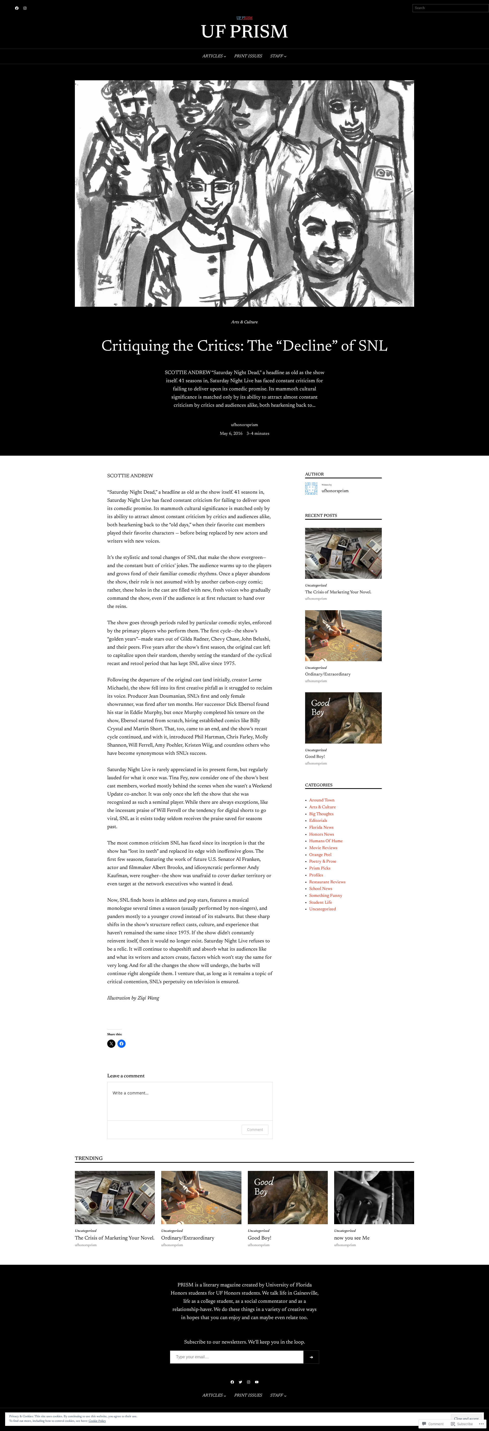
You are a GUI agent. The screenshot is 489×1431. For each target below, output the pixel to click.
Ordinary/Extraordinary (328, 674)
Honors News (321, 835)
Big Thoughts (321, 814)
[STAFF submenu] (285, 56)
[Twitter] (240, 1382)
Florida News (321, 828)
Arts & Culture (244, 322)
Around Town (322, 800)
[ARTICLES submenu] (225, 56)
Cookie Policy (97, 1421)
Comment (255, 1129)
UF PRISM (244, 33)
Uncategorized (316, 585)
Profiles (316, 875)
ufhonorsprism (244, 425)
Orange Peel (320, 855)
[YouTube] (257, 1382)
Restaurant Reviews (327, 882)
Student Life (320, 903)
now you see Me (352, 1238)
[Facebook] (17, 8)
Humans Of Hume (326, 841)
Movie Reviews (323, 848)
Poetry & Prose (322, 862)
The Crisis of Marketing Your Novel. (338, 592)
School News (320, 889)
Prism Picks (319, 868)
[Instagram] (25, 8)
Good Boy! (315, 757)
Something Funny (325, 896)
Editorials (318, 821)
